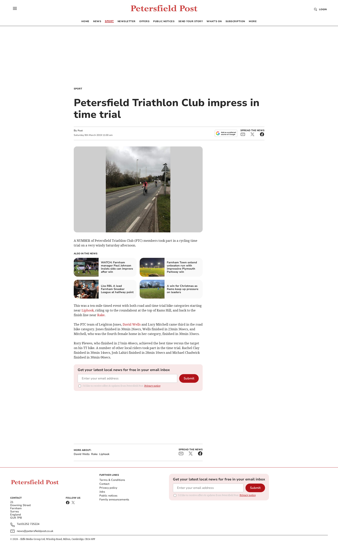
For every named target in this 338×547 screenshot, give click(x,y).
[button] (15, 8)
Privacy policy (108, 488)
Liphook (88, 310)
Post (80, 130)
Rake (101, 315)
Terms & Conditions (112, 480)
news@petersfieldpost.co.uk (35, 531)
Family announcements (114, 499)
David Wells (132, 324)
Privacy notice (152, 385)
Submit (189, 378)
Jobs (102, 492)
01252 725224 (30, 524)
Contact (104, 484)
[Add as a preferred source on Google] (226, 133)
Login (323, 9)
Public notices (108, 495)
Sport (78, 88)
